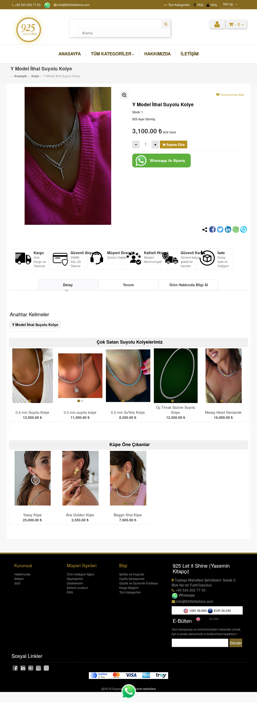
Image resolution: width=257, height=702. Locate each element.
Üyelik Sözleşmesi (131, 578)
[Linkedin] (228, 229)
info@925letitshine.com (73, 5)
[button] (217, 23)
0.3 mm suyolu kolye (80, 412)
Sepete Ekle (175, 144)
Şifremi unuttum (77, 587)
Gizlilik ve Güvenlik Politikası (138, 583)
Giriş (213, 5)
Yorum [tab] (128, 284)
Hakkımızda (157, 54)
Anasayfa (69, 54)
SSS (17, 583)
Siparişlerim (75, 578)
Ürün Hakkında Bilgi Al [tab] (188, 284)
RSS (70, 592)
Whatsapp (186, 594)
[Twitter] (220, 229)
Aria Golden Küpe (80, 514)
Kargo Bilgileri (129, 587)
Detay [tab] (68, 284)
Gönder (236, 642)
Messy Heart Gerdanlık (223, 412)
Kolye (35, 76)
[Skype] (243, 229)
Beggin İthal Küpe (128, 514)
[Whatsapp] (235, 229)
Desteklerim (75, 583)
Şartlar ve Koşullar (131, 574)
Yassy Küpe (32, 514)
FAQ (200, 5)
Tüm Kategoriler (178, 5)
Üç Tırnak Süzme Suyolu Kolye (175, 410)
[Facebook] (212, 229)
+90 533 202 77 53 (28, 5)
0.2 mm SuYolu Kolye (128, 412)
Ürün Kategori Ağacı (80, 574)
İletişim (190, 54)
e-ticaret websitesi (143, 688)
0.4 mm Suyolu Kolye (32, 412)
